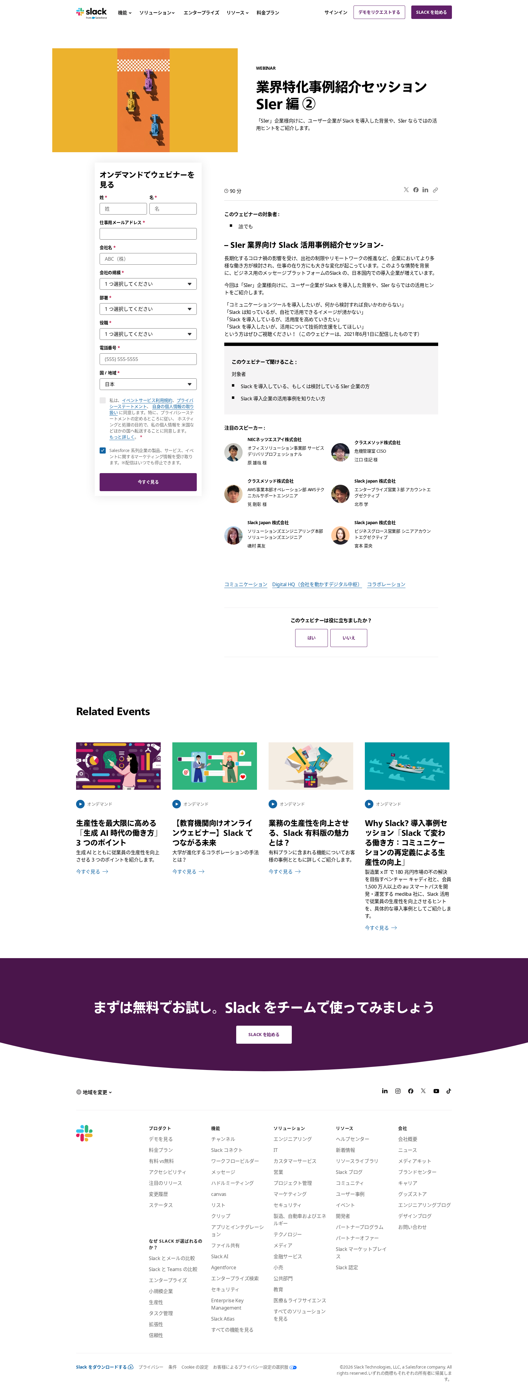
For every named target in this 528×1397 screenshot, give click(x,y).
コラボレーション (386, 584)
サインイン (335, 12)
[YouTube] (436, 1092)
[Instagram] (398, 1092)
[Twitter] (406, 190)
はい (311, 638)
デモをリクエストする (379, 12)
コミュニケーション (245, 584)
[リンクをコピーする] (435, 190)
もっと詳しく (121, 437)
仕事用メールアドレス (122, 222)
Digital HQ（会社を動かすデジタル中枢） (317, 584)
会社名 (108, 247)
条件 (172, 1367)
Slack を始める (431, 12)
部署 (106, 297)
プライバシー (150, 1367)
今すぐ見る (148, 482)
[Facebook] (416, 190)
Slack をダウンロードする (101, 1367)
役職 (106, 322)
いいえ (349, 638)
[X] (423, 1092)
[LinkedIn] (425, 190)
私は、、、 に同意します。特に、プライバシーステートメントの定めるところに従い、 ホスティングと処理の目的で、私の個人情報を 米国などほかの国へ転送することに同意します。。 (153, 418)
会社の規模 (112, 272)
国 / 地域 (110, 373)
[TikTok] (449, 1092)
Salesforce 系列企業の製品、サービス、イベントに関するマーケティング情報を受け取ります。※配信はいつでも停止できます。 (151, 456)
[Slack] (91, 12)
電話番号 (110, 348)
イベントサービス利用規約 (147, 400)
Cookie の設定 (195, 1367)
